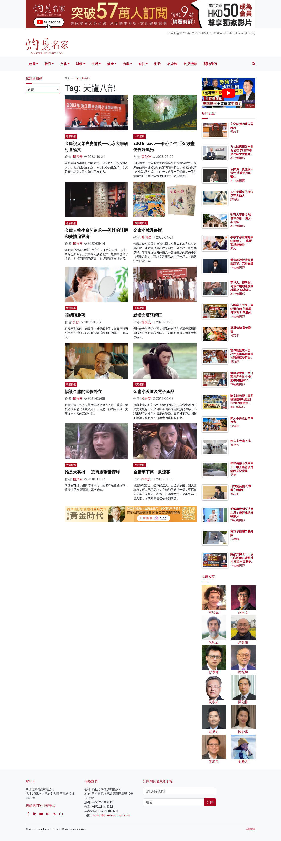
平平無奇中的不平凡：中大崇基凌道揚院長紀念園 (241, 467)
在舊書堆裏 (141, 223)
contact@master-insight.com (111, 815)
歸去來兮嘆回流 (240, 441)
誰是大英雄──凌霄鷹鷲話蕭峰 (92, 471)
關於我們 (210, 64)
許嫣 (76, 322)
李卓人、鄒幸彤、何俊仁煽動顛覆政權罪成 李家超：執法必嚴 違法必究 (241, 290)
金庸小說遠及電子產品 (153, 391)
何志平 (234, 131)
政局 (32, 64)
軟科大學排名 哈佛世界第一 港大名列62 (240, 218)
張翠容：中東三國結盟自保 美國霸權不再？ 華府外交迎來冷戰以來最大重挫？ (241, 312)
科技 (142, 64)
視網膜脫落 (75, 315)
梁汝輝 (234, 361)
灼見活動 (190, 64)
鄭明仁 (146, 237)
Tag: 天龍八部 (82, 78)
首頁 (67, 78)
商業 (126, 64)
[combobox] (43, 90)
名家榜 (172, 64)
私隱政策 (250, 829)
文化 (63, 64)
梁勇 (233, 474)
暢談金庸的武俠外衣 (83, 391)
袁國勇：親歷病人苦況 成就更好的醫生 (241, 173)
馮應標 (234, 444)
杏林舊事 (71, 308)
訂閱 (210, 802)
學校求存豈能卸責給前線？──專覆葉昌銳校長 (241, 240)
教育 (48, 64)
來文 (233, 248)
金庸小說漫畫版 (147, 230)
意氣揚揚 (71, 136)
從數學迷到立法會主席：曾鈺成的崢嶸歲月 (241, 512)
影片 (157, 64)
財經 (79, 64)
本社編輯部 (237, 158)
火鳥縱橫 (139, 136)
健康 (110, 64)
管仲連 (146, 157)
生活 (95, 64)
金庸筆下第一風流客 (151, 471)
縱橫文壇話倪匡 (147, 315)
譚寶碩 (234, 199)
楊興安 (78, 157)
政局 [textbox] (31, 90)
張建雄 (234, 425)
